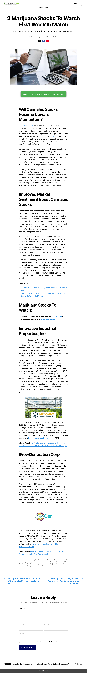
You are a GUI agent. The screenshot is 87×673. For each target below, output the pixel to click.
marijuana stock (44, 564)
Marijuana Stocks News (57, 2)
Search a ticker (43, 7)
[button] (39, 41)
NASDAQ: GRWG (48, 319)
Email (46, 625)
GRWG (64, 562)
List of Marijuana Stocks (35, 2)
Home (25, 2)
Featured (47, 2)
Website (21, 633)
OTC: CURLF (54, 136)
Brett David (32, 37)
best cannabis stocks (27, 560)
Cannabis (53, 562)
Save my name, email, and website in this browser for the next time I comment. (43, 642)
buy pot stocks (44, 562)
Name (21, 625)
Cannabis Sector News (63, 4)
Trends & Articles (51, 4)
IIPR (22, 564)
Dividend (59, 562)
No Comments (57, 37)
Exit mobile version (43, 671)
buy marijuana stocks (32, 562)
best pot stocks (54, 560)
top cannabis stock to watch (40, 438)
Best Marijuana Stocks (42, 560)
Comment (22, 608)
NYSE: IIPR (57, 316)
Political (67, 2)
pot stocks (33, 566)
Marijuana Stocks (26, 126)
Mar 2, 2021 (44, 37)
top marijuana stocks (44, 566)
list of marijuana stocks (31, 564)
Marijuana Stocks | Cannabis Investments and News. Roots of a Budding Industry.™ (39, 664)
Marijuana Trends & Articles (47, 12)
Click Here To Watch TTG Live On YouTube (43, 94)
